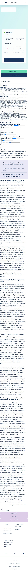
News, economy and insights (19, 525)
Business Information (7, 530)
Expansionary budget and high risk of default (13, 169)
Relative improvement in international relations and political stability (13, 175)
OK (0, 83)
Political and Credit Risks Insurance (7, 534)
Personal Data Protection (14, 563)
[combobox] (14, 82)
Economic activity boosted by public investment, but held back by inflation (13, 163)
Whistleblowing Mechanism (14, 566)
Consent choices (14, 569)
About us (17, 529)
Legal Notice (14, 560)
